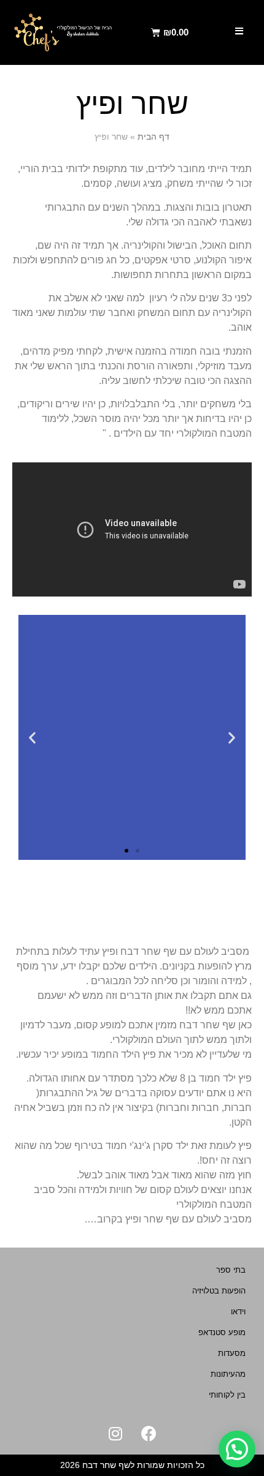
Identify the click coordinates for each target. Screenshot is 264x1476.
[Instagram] (115, 1433)
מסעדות (232, 1353)
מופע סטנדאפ (222, 1332)
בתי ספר (231, 1270)
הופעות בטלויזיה (219, 1290)
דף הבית (153, 136)
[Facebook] (149, 1433)
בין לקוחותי (227, 1394)
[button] (137, 851)
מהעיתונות (228, 1374)
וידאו (238, 1311)
